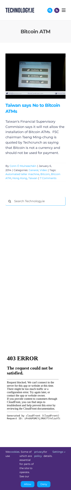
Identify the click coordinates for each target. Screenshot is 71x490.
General (33, 170)
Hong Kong (19, 178)
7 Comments (48, 178)
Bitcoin (45, 174)
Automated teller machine (22, 174)
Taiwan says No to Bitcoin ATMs (30, 76)
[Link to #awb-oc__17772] (49, 10)
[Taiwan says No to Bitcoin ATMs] (35, 76)
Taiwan (32, 178)
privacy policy (39, 453)
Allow (27, 484)
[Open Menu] (63, 10)
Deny (43, 484)
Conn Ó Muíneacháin (23, 166)
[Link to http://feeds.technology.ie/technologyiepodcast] (56, 10)
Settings (58, 451)
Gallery (41, 76)
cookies (14, 451)
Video (43, 170)
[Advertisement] (32, 263)
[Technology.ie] (19, 9)
